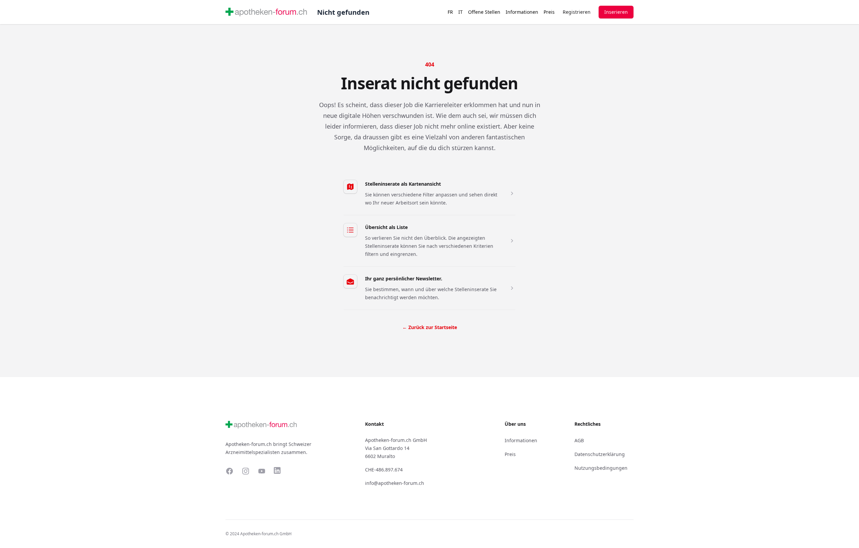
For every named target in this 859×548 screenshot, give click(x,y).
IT (460, 12)
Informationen (522, 12)
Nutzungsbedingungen (600, 468)
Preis (549, 12)
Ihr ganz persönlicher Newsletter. (403, 278)
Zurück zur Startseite (429, 327)
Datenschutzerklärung (599, 454)
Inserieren (616, 12)
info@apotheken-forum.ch (394, 483)
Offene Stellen (484, 12)
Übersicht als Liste (386, 227)
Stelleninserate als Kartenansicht (403, 184)
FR (450, 12)
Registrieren (577, 12)
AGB (579, 440)
